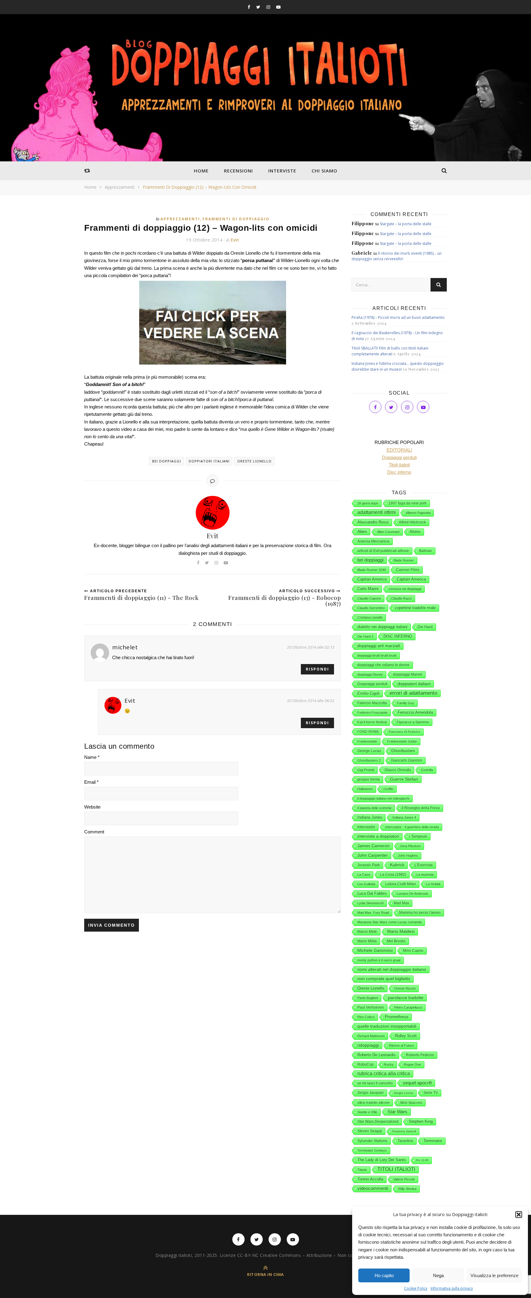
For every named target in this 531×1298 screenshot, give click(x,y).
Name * (92, 757)
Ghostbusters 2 (369, 760)
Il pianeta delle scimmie (374, 808)
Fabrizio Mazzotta (372, 703)
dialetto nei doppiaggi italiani (382, 626)
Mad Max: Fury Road (373, 912)
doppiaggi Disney (370, 674)
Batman (425, 551)
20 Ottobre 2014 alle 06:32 (310, 700)
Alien (362, 531)
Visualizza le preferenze (494, 1275)
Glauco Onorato (397, 770)
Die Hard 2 (365, 636)
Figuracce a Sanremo (413, 722)
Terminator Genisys (372, 1150)
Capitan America (372, 579)
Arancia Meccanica (373, 541)
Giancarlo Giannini (406, 760)
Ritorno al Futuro (401, 1045)
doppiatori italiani (209, 461)
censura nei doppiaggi (405, 589)
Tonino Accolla (370, 1179)
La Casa (363, 874)
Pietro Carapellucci (408, 1007)
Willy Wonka (407, 1189)
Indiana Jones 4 (404, 817)
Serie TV (430, 1093)
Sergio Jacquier (370, 1093)
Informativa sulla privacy (452, 1288)
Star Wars (397, 1111)
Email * (91, 782)
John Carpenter (372, 855)
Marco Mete (367, 931)
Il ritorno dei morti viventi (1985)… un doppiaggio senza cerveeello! (397, 256)
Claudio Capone (369, 598)
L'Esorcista (424, 865)
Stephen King (421, 1121)
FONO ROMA (368, 731)
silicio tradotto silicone (373, 1102)
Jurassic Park (368, 865)
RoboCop (365, 1064)
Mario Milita (367, 941)
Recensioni (238, 171)
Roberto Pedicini (420, 1055)
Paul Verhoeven (370, 1007)
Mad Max (401, 903)
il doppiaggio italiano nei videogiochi (383, 798)
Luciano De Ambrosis (412, 893)
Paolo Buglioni (367, 998)
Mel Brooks (396, 941)
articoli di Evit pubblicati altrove (383, 551)
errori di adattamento (413, 693)
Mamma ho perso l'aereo (420, 912)
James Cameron (373, 846)
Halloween (365, 789)
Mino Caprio (413, 950)
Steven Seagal (369, 1131)
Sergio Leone (403, 1093)
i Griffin (388, 789)
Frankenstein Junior (402, 741)
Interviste (282, 171)
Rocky (389, 1064)
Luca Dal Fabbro (372, 893)
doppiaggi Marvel (407, 674)
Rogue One (412, 1064)
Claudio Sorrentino (371, 608)
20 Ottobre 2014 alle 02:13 (310, 647)
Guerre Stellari (404, 779)
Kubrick (397, 865)
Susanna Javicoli (404, 1131)
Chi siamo (324, 171)
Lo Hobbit (433, 884)
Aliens (415, 531)
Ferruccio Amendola (415, 712)
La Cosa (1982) (393, 874)
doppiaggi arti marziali (378, 645)
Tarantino (405, 1141)
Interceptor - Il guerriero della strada (412, 827)
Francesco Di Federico (404, 731)
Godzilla (427, 770)
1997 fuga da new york (407, 503)
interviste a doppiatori (378, 836)
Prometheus (396, 1016)
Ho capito (384, 1275)
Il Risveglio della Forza (421, 808)
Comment (94, 831)
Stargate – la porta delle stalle (405, 223)
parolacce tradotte (405, 997)
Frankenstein (367, 741)
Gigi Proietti (365, 770)
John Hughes (408, 855)
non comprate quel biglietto (383, 978)
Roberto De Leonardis (376, 1055)
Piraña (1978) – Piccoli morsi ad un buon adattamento (398, 317)
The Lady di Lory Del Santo (381, 1159)
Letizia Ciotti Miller (400, 884)
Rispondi (317, 669)
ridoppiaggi (368, 1045)
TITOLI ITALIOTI (396, 1169)
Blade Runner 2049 (371, 570)
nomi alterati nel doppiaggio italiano (391, 969)
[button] (519, 1214)
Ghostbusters (403, 751)
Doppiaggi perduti (372, 684)
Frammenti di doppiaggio (236, 219)
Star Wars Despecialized (378, 1121)
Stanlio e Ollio (367, 1112)
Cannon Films (407, 570)
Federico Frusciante (372, 712)
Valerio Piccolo (404, 1179)
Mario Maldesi (401, 931)
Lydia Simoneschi (370, 903)
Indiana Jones (369, 817)
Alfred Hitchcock (412, 522)
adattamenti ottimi (376, 512)
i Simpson (418, 836)
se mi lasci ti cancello (375, 1083)
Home (201, 171)
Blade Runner (404, 560)
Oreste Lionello (254, 461)
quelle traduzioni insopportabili (386, 1026)
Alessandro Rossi (373, 522)
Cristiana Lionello (370, 617)
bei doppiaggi (166, 461)
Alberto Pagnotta (418, 513)
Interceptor (366, 827)
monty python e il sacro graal (378, 960)
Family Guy (405, 703)
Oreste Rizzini (404, 988)
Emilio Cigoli (368, 693)
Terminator (432, 1140)
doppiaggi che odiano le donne (383, 665)
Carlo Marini (368, 589)
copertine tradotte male (415, 607)
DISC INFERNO (398, 636)
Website (92, 806)
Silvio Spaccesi (411, 1102)
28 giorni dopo (367, 503)
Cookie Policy (415, 1288)
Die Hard (425, 627)
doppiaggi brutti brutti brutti (376, 655)
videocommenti (372, 1188)
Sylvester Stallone (372, 1141)
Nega (438, 1275)
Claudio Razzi (401, 598)
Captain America (411, 579)
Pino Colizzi (366, 1017)
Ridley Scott (406, 1035)
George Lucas (369, 751)
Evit (235, 240)
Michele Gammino (375, 950)
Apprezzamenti (120, 187)
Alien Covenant (388, 532)
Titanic (362, 1170)
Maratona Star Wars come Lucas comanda (389, 922)
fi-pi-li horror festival (372, 722)
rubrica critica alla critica (383, 1073)
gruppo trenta (368, 779)
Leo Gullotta (366, 884)
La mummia (425, 874)
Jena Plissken (410, 846)
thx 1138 (422, 1160)
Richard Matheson (371, 1036)
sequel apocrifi (417, 1082)
